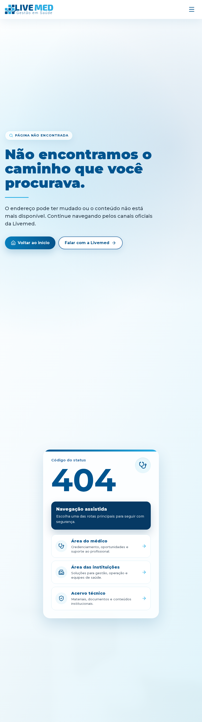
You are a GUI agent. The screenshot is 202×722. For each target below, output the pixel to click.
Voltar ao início (34, 242)
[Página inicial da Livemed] (29, 9)
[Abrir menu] (191, 9)
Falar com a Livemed (87, 242)
